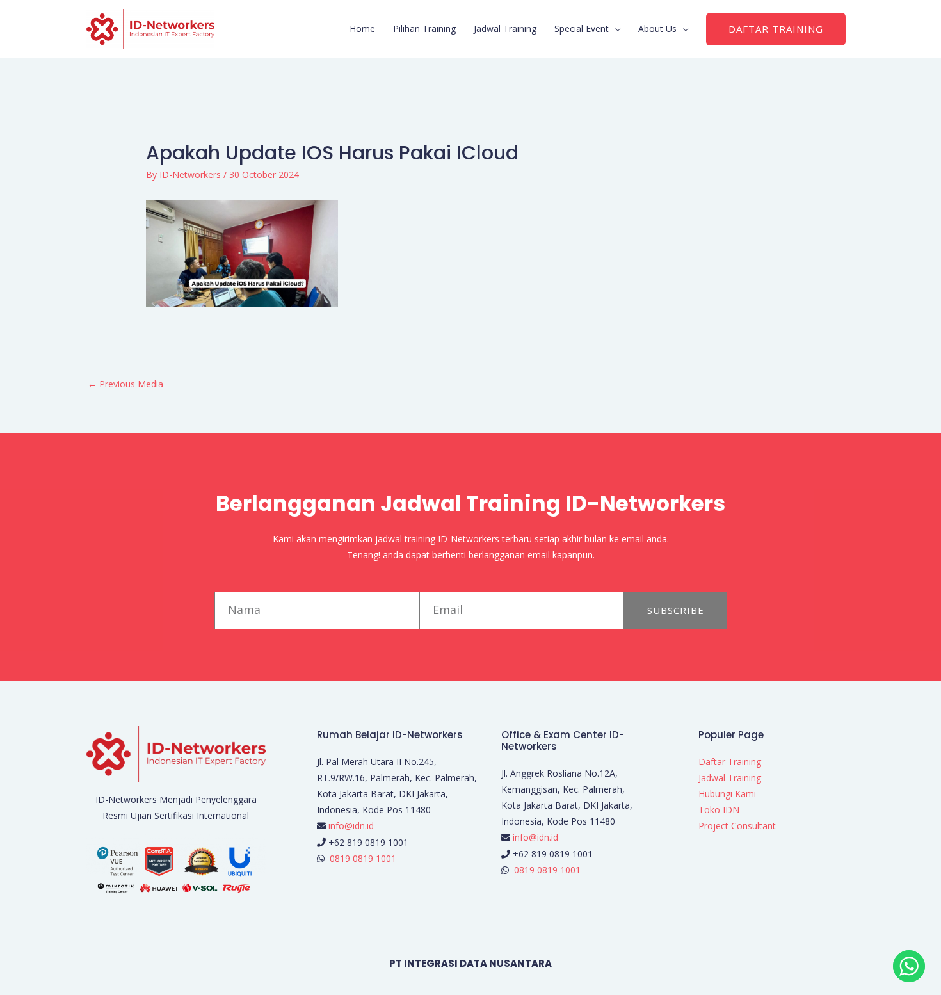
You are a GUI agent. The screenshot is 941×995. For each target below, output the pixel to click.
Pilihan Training (424, 28)
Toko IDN (718, 810)
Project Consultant (737, 826)
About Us (657, 28)
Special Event (581, 28)
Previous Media (125, 384)
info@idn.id (351, 826)
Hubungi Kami (727, 794)
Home (362, 28)
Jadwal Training (505, 28)
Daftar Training (729, 762)
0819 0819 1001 (363, 858)
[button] (776, 29)
